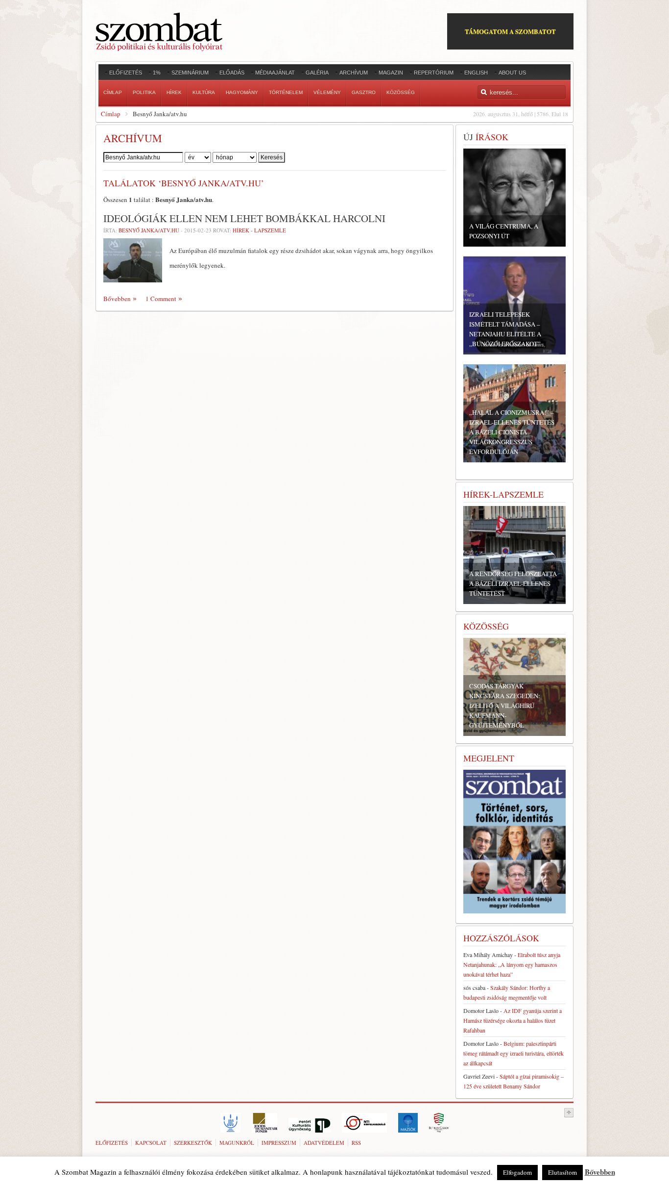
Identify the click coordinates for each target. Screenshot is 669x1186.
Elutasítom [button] (562, 1172)
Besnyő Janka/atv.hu (149, 230)
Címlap (110, 113)
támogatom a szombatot (510, 31)
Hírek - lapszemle (259, 230)
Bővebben (117, 298)
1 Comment (160, 298)
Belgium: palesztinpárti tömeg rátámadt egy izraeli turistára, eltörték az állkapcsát (513, 1053)
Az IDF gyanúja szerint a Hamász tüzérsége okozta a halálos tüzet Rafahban (512, 1020)
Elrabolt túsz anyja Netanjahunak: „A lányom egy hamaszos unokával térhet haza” (511, 964)
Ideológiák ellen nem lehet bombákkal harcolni (244, 218)
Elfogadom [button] (517, 1172)
